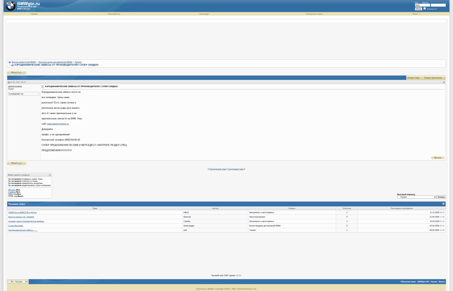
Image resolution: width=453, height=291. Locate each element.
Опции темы (414, 78)
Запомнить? (431, 9)
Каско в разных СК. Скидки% (21, 217)
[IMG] (10, 194)
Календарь (204, 14)
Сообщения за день (314, 14)
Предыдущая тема (217, 169)
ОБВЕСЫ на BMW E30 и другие (22, 212)
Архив (434, 282)
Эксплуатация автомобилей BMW (55, 62)
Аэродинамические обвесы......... (23, 230)
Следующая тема (235, 169)
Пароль (425, 3)
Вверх (442, 282)
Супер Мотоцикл (15, 226)
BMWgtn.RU (423, 282)
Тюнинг (78, 62)
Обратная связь (408, 282)
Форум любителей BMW (24, 62)
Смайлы (12, 192)
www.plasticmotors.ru (58, 123)
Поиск (415, 14)
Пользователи (114, 14)
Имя (416, 3)
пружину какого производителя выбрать (26, 221)
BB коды (12, 190)
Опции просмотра (433, 78)
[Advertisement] (226, 38)
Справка (34, 14)
